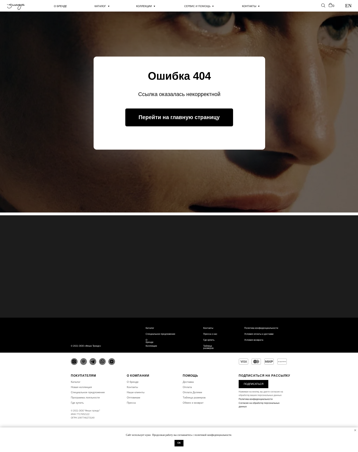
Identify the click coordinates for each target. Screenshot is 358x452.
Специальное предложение (160, 334)
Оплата (187, 387)
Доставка (188, 381)
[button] (253, 384)
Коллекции (144, 6)
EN (348, 5)
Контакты (249, 6)
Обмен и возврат (193, 402)
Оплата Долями (192, 392)
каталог (100, 6)
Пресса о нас (210, 334)
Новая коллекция (81, 387)
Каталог (150, 328)
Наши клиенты (136, 392)
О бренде (149, 341)
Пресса (131, 402)
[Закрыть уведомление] (355, 430)
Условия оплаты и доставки (259, 334)
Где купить (208, 340)
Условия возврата (253, 340)
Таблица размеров (208, 347)
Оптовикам (133, 397)
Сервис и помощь (197, 6)
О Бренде (60, 6)
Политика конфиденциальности (261, 328)
